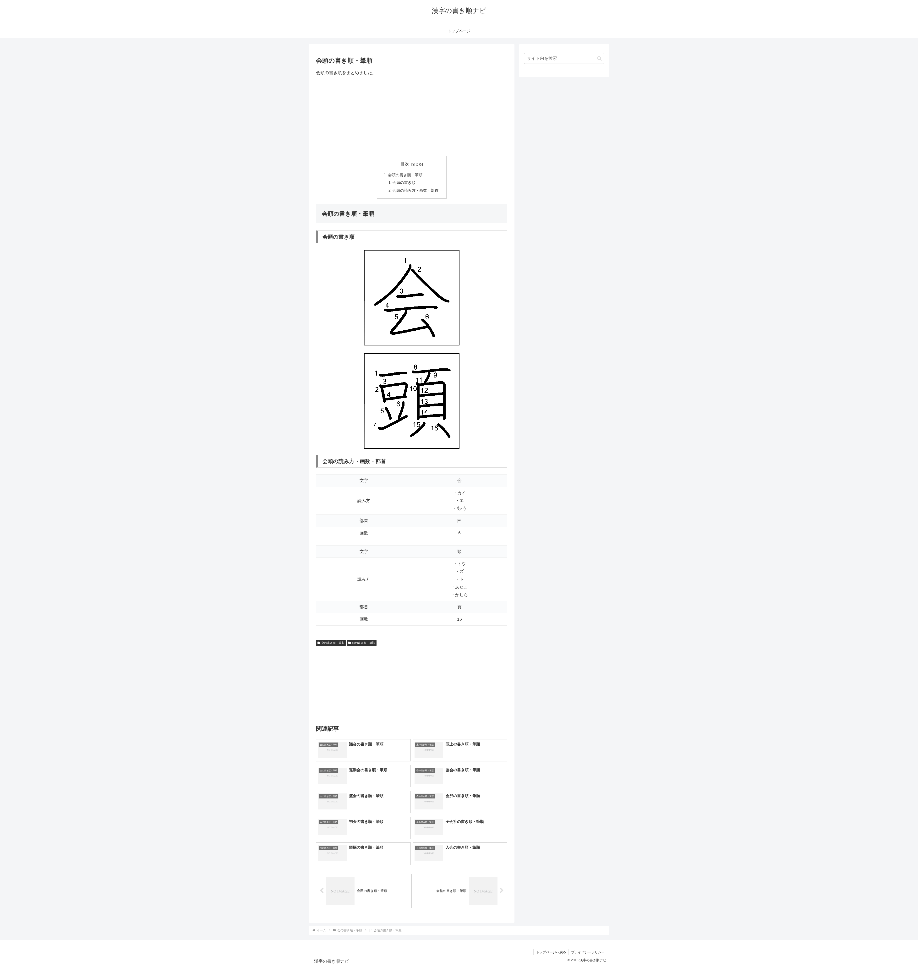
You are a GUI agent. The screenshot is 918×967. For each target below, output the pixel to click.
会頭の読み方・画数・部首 (415, 190)
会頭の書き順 (404, 182)
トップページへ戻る (551, 952)
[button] (599, 58)
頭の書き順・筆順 (363, 643)
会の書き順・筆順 (332, 643)
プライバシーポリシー (588, 952)
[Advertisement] (411, 115)
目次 (404, 164)
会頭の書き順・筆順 (405, 175)
